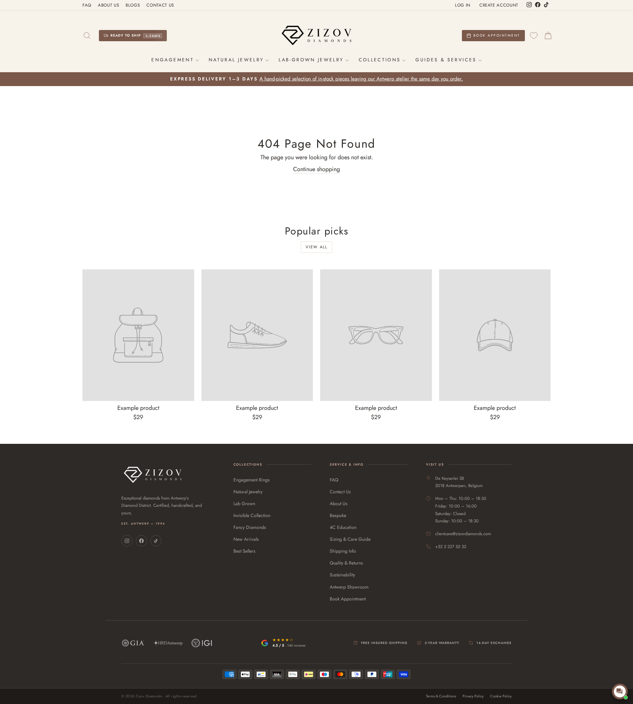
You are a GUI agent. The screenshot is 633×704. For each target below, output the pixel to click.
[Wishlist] (533, 36)
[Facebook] (141, 540)
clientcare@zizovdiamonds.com (463, 534)
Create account (498, 5)
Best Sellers (244, 551)
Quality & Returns (346, 563)
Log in (462, 5)
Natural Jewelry (236, 59)
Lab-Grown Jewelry (311, 59)
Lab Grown (244, 503)
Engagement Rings (251, 479)
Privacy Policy (473, 696)
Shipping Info (343, 551)
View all (316, 247)
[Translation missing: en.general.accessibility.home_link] (316, 35)
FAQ (86, 5)
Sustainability (342, 574)
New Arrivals (246, 539)
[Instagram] (127, 540)
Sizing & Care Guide (350, 539)
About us (108, 5)
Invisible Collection (251, 515)
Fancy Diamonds (249, 527)
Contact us (160, 5)
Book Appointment (348, 599)
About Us (338, 503)
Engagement (172, 59)
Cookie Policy (501, 696)
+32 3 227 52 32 (450, 546)
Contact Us (340, 491)
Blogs (133, 5)
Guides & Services (445, 59)
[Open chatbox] (620, 691)
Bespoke (338, 515)
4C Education (343, 527)
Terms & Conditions (441, 696)
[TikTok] (156, 540)
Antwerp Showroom (349, 587)
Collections (380, 59)
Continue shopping (316, 169)
